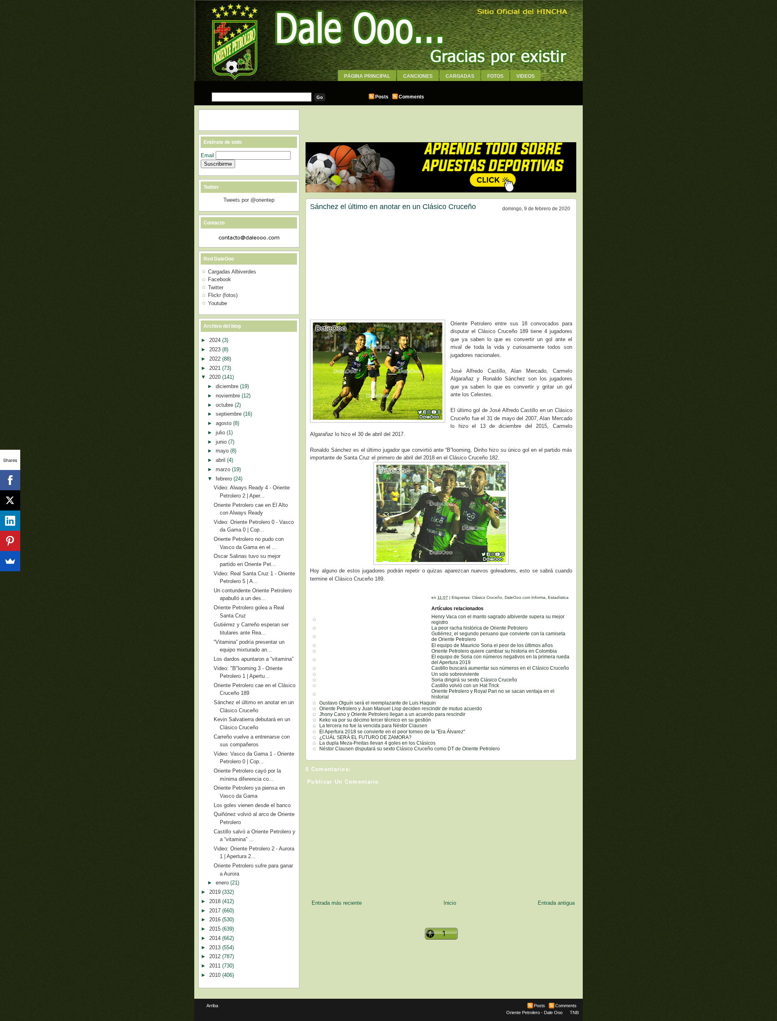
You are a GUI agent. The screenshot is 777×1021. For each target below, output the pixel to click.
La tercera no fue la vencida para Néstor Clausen (373, 725)
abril (221, 460)
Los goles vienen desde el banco (252, 805)
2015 (215, 929)
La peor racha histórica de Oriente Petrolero (479, 628)
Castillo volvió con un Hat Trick (465, 685)
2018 (215, 901)
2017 (215, 911)
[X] (10, 500)
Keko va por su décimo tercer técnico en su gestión (375, 720)
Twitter (215, 287)
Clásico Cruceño (487, 597)
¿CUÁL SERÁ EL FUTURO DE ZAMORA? (365, 737)
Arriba (212, 1005)
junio (222, 442)
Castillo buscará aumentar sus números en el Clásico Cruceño (500, 668)
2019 (215, 892)
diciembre (228, 386)
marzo (224, 469)
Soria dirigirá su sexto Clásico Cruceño (474, 680)
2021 (215, 368)
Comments (411, 97)
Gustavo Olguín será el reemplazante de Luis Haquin (377, 703)
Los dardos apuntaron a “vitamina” (253, 659)
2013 (215, 947)
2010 (215, 975)
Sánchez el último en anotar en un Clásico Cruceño (393, 207)
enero (223, 883)
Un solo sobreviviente (455, 674)
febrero (225, 479)
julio (221, 432)
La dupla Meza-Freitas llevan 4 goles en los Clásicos (377, 743)
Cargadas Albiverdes (232, 272)
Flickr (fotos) (223, 295)
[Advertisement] (388, 84)
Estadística (558, 597)
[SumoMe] (10, 561)
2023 (215, 349)
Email (208, 155)
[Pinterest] (10, 541)
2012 (215, 956)
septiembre (229, 414)
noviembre (229, 396)
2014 (215, 938)
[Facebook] (10, 480)
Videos (525, 76)
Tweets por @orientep (248, 200)
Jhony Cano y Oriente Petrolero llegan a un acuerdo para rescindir (392, 714)
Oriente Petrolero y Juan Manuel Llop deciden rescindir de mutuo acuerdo (400, 708)
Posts (381, 97)
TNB (574, 1012)
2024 (215, 340)
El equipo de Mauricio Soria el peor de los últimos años (492, 645)
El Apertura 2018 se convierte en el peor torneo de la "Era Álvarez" (392, 732)
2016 (215, 919)
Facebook (219, 279)
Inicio (450, 903)
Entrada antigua (556, 903)
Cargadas (460, 76)
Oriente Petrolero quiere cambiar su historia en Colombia (494, 651)
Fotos (495, 76)
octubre (225, 405)
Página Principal (367, 76)
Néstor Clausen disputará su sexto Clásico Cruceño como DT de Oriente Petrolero (409, 749)
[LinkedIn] (10, 520)
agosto (224, 423)
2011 (215, 966)
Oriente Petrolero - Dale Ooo (534, 1012)
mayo (223, 451)
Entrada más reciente (337, 903)
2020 (215, 377)
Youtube (217, 303)
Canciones (418, 76)
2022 (215, 359)
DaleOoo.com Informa (525, 597)
